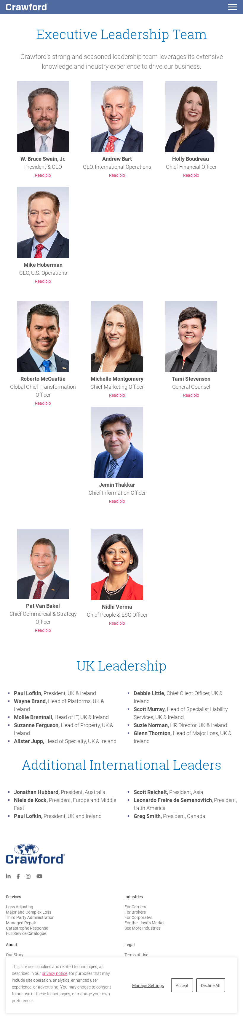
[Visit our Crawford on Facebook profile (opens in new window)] (18, 875)
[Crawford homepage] (121, 854)
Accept (182, 985)
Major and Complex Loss (28, 912)
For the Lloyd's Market (144, 922)
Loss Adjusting (19, 906)
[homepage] (37, 7)
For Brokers (135, 912)
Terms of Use (136, 954)
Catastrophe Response (27, 928)
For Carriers (135, 906)
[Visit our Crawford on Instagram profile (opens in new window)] (28, 875)
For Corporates (138, 917)
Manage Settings (148, 985)
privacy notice (54, 973)
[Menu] (232, 8)
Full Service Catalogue (26, 933)
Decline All (210, 985)
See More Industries (142, 928)
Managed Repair (21, 922)
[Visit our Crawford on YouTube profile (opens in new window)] (39, 875)
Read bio (43, 175)
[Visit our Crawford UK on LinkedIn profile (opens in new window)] (8, 875)
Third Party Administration (30, 917)
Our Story (14, 954)
